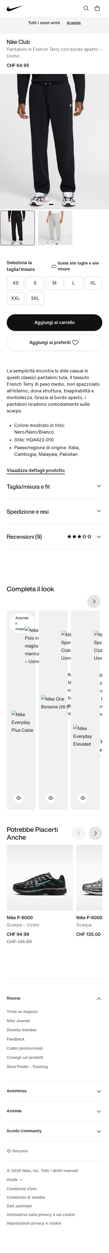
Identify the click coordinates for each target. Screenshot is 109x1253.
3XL (35, 298)
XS (16, 283)
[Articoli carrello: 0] (97, 8)
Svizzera (20, 1151)
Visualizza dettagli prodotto (36, 470)
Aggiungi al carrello (54, 322)
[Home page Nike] (15, 8)
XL (93, 283)
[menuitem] (15, 1180)
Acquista (74, 23)
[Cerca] (86, 8)
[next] (94, 601)
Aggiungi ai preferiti (50, 342)
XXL (15, 298)
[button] (15, 801)
